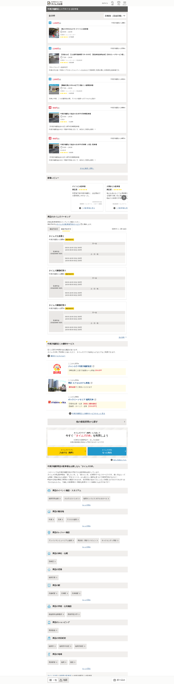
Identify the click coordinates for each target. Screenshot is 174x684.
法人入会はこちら (119, 460)
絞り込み (120, 680)
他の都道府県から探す (87, 422)
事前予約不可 (66, 229)
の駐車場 (65, 676)
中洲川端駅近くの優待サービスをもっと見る (88, 413)
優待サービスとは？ (58, 356)
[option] (87, 196)
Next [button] (123, 197)
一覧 (55, 680)
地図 (65, 680)
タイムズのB (52, 676)
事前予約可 (54, 229)
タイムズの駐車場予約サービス (68, 224)
